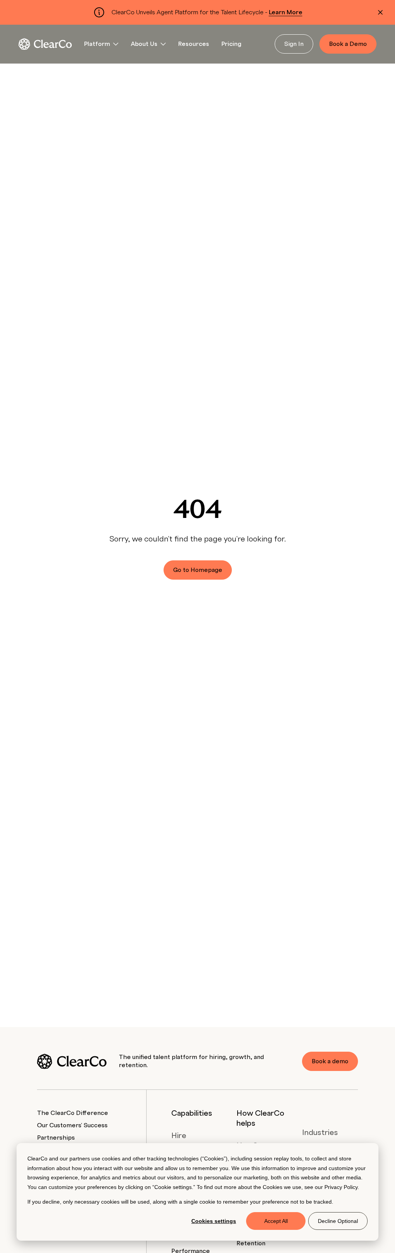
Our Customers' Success (72, 1125)
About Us (144, 44)
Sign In (294, 44)
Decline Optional (338, 1221)
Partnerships (56, 1138)
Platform (97, 44)
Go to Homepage (197, 570)
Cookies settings (213, 1221)
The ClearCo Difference (72, 1113)
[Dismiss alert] (380, 12)
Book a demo (330, 1061)
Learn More (285, 12)
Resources (193, 44)
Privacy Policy (341, 1187)
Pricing (231, 44)
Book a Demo (348, 44)
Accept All (276, 1221)
